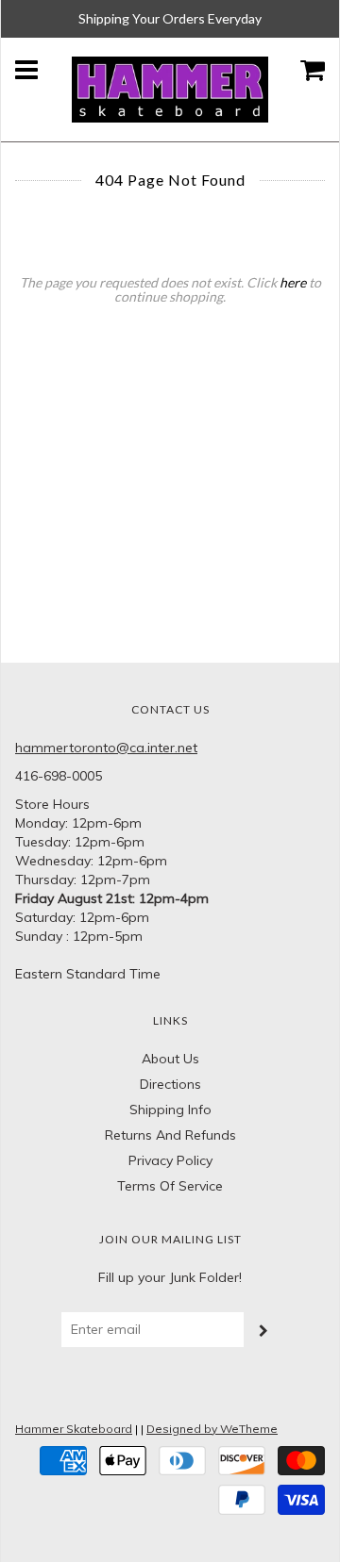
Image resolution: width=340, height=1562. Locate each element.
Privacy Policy (170, 1160)
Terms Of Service (170, 1185)
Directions (170, 1084)
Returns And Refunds (170, 1134)
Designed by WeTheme (212, 1429)
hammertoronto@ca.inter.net (106, 747)
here (293, 282)
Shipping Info (170, 1109)
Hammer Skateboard (73, 1429)
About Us (170, 1058)
